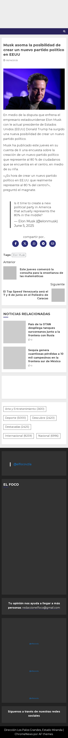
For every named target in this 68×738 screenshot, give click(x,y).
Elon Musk (19, 255)
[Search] (64, 31)
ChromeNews (24, 734)
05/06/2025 (12, 60)
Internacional (18, 435)
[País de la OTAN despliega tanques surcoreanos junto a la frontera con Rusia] (14, 332)
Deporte (15, 417)
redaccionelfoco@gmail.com (41, 607)
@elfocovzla (23, 464)
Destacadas (17, 426)
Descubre (43, 417)
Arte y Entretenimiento (24, 408)
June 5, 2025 (24, 225)
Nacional (48, 435)
